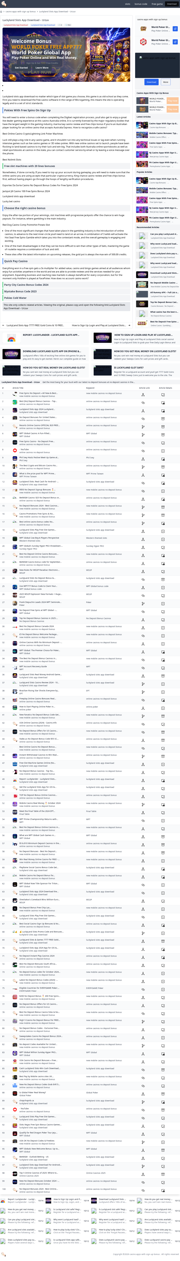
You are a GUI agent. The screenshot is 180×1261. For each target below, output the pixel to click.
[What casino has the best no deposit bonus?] (142, 313)
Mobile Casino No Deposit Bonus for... (37, 875)
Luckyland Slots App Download (163, 238)
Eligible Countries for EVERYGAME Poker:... (39, 988)
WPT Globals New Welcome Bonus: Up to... (39, 1148)
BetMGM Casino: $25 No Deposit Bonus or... (39, 497)
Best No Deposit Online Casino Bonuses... (38, 554)
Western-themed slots (29, 540)
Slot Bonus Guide (171, 147)
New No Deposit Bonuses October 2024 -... (39, 1180)
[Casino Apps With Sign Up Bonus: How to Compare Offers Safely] (142, 125)
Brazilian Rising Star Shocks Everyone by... (39, 690)
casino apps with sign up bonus (21, 11)
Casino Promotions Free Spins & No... (36, 513)
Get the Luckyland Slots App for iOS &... (37, 787)
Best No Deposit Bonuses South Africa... (38, 963)
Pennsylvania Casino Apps (160, 166)
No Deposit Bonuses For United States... (38, 417)
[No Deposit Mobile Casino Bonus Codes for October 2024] (142, 284)
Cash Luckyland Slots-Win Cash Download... (39, 1068)
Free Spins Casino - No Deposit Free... (37, 441)
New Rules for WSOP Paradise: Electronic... (39, 570)
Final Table (24, 814)
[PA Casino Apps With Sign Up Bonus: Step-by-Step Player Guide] (142, 164)
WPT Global (24, 436)
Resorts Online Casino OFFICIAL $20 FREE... (39, 425)
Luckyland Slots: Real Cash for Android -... (39, 481)
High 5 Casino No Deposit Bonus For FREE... (39, 1020)
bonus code (141, 3)
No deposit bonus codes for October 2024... (39, 971)
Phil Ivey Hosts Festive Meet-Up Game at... (39, 457)
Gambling (166, 325)
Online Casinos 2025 (29, 1175)
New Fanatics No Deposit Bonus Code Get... (39, 714)
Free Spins (176, 325)
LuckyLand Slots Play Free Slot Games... (37, 529)
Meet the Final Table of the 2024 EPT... (37, 811)
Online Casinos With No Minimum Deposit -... (40, 642)
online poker (25, 709)
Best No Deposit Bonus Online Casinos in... (39, 827)
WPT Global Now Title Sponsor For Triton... (39, 883)
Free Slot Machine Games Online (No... (37, 763)
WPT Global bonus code (30, 589)
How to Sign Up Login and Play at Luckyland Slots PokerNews (98, 325)
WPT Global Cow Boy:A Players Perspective (39, 537)
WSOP (22, 573)
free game (157, 3)
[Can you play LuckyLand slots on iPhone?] (142, 235)
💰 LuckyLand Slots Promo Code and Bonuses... (41, 931)
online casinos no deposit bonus (34, 404)
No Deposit (169, 306)
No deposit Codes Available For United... (38, 1044)
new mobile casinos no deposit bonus (37, 396)
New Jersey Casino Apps (159, 157)
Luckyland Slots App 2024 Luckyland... (37, 409)
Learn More (42, 67)
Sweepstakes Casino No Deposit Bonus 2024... (41, 1036)
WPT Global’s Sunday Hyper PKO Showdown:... (41, 545)
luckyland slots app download (33, 412)
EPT (21, 693)
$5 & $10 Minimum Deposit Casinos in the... (40, 843)
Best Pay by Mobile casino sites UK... (36, 1076)
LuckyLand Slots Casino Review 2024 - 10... (39, 682)
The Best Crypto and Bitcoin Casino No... (38, 465)
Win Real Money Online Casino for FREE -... (39, 859)
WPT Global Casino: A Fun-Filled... (35, 433)
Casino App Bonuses (158, 127)
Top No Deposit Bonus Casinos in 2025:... (38, 618)
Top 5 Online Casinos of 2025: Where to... (38, 1172)
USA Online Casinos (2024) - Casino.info (38, 722)
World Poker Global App (156, 98)
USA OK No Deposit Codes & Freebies (36, 1140)
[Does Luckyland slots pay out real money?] (142, 255)
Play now (172, 100)
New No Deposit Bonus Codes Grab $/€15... (39, 1084)
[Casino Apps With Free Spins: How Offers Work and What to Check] (142, 144)
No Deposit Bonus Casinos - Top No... (36, 771)
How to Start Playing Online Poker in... (37, 706)
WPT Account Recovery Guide (33, 666)
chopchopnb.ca (26, 1100)
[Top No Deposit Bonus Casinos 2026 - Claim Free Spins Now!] (142, 304)
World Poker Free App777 (47, 46)
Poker (22, 605)
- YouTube (24, 449)
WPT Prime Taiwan (28, 476)
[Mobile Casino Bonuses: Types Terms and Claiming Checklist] (142, 135)
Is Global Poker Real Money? (32, 1092)
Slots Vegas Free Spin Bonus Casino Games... (40, 1124)
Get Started (21, 67)
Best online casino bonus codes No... (36, 521)
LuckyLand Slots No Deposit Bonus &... (37, 578)
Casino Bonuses (157, 306)
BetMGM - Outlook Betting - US (34, 1156)
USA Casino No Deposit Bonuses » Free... (38, 1060)
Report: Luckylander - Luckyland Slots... (37, 779)
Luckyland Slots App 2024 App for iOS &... (38, 947)
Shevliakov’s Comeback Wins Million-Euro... (39, 899)
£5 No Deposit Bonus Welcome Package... (38, 634)
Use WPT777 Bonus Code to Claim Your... (38, 586)
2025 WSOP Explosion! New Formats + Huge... (40, 594)
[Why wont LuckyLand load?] (142, 245)
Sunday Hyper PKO (28, 548)
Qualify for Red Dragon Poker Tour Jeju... (38, 1132)
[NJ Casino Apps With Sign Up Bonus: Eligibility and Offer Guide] (142, 154)
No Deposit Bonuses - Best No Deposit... (38, 851)
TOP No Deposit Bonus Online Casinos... (38, 795)
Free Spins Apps (156, 147)
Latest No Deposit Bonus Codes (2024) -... (38, 980)
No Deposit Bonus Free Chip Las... (35, 907)
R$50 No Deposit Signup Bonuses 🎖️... (37, 489)
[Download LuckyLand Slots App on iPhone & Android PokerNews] (142, 274)
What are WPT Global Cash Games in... (37, 835)
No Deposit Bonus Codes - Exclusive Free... (39, 1028)
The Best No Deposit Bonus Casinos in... (38, 658)
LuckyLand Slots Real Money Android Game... (40, 674)
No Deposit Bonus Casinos (161, 316)
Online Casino (156, 325)
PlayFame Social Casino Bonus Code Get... (38, 867)
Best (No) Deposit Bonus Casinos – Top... (38, 401)
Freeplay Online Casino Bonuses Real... (37, 698)
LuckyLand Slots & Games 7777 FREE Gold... (39, 939)
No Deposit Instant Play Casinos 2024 (36, 955)
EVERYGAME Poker (28, 991)
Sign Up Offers (173, 127)
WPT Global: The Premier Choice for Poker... (39, 650)
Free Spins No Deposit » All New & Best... (38, 393)
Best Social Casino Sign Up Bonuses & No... (39, 923)
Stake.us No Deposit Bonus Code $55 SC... (39, 738)
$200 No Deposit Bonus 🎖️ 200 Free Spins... (39, 996)
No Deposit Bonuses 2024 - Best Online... (38, 1189)
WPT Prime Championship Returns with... (38, 819)
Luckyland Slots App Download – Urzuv (57, 11)
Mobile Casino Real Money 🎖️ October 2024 (39, 803)
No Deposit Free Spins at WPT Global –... (38, 610)
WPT (21, 669)
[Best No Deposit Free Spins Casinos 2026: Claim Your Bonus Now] (142, 323)
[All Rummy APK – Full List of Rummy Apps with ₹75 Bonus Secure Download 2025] (142, 294)
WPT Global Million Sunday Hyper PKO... (38, 1052)
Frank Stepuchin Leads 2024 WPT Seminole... (40, 602)
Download (172, 4)
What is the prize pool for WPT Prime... (37, 473)
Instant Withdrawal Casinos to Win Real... (38, 754)
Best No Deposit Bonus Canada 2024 (36, 626)
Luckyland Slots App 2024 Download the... (39, 891)
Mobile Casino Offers (158, 137)
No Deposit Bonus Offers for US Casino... (38, 730)
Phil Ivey (23, 460)
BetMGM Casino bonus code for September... (40, 562)
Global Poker (25, 1095)
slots (127, 3)
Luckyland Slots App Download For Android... (40, 1164)
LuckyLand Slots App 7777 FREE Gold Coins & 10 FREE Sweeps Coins (35, 325)
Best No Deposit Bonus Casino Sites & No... (39, 1012)
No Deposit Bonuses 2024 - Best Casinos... (39, 505)
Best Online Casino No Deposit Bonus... (37, 746)
